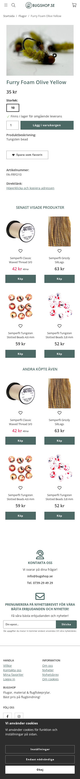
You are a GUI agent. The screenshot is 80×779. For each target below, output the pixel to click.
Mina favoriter (13, 675)
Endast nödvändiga (40, 759)
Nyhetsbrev (50, 675)
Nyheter (48, 670)
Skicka (66, 624)
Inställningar (40, 749)
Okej (40, 769)
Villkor (7, 666)
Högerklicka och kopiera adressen (30, 188)
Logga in (9, 679)
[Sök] (13, 5)
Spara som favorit (28, 154)
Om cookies (50, 679)
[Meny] (6, 5)
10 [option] (13, 108)
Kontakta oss (12, 670)
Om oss (47, 666)
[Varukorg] (74, 5)
